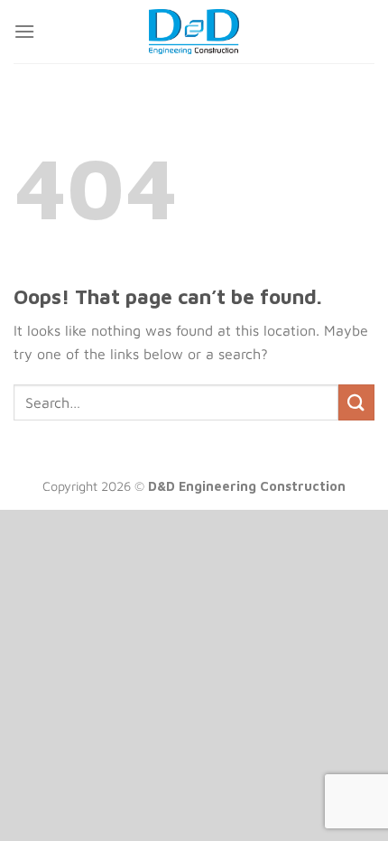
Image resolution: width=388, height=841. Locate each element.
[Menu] (24, 31)
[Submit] (356, 402)
